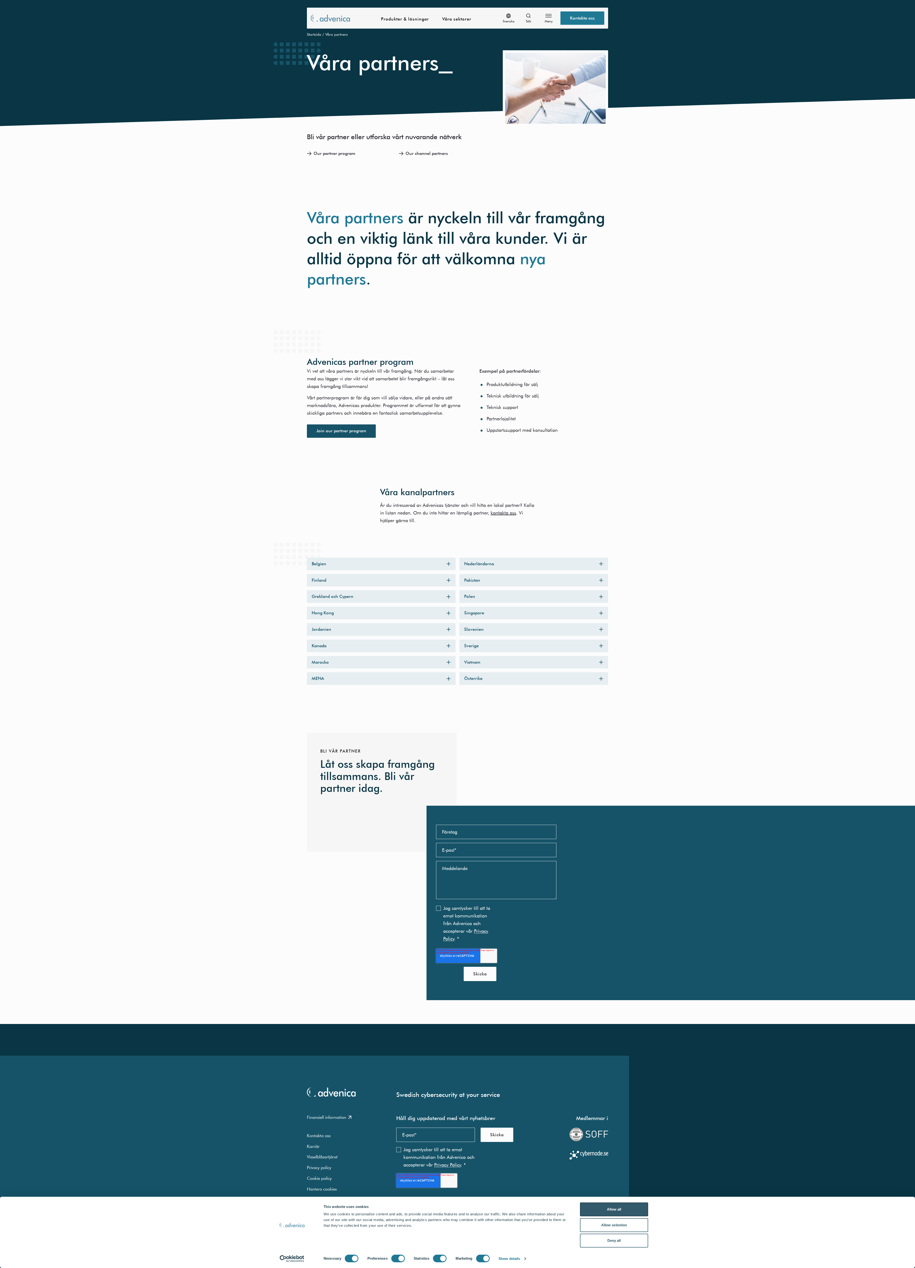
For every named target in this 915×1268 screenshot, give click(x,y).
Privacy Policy (447, 1165)
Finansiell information (326, 1117)
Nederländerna (479, 563)
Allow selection (614, 1225)
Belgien (319, 563)
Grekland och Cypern (332, 596)
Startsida (314, 34)
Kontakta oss (582, 18)
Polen (469, 596)
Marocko (320, 662)
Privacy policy (319, 1167)
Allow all (614, 1209)
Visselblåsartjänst (322, 1157)
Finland (319, 580)
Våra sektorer (456, 19)
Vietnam (472, 662)
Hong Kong (323, 613)
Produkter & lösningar (405, 19)
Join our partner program (341, 430)
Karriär (313, 1146)
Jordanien (321, 629)
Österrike (473, 678)
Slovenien (474, 629)
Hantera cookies (322, 1189)
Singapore (474, 613)
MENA (318, 678)
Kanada (319, 645)
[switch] (398, 1258)
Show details (509, 1259)
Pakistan (472, 580)
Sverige (471, 645)
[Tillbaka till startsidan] (330, 18)
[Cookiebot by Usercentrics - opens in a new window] (292, 1258)
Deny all (614, 1240)
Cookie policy (319, 1178)
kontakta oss (503, 513)
